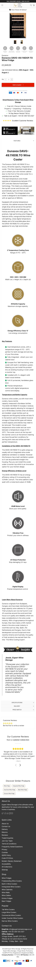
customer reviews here (21, 740)
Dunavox (5, 55)
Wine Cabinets (7, 890)
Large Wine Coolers (9, 912)
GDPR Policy (6, 855)
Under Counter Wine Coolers (12, 918)
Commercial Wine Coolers (11, 915)
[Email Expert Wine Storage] (12, 814)
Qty (3, 79)
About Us (5, 824)
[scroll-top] (18, 958)
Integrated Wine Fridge (18, 786)
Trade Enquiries (7, 838)
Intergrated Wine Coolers (11, 887)
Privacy (4, 849)
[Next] (31, 26)
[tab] (18, 140)
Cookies (5, 852)
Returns (5, 832)
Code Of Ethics (7, 858)
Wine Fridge (7, 786)
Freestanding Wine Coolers (12, 881)
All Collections (7, 867)
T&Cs (27, 113)
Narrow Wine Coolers (10, 921)
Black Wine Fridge (22, 789)
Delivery (5, 829)
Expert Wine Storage (14, 949)
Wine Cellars (6, 895)
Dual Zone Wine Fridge (9, 789)
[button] (20, 765)
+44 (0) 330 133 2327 (26, 116)
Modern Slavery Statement (12, 861)
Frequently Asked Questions (12, 847)
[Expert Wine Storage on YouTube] (7, 814)
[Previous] (4, 26)
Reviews (5, 835)
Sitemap (5, 870)
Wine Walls (6, 892)
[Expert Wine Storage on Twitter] (3, 814)
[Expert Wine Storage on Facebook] (5, 814)
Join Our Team (7, 841)
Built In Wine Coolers (9, 884)
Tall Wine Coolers (8, 909)
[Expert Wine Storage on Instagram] (10, 814)
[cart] (34, 5)
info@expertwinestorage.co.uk (20, 929)
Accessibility (6, 864)
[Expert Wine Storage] (18, 5)
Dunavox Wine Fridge (9, 793)
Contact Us (6, 826)
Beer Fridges (6, 901)
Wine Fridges (6, 878)
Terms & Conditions (9, 844)
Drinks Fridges (7, 898)
